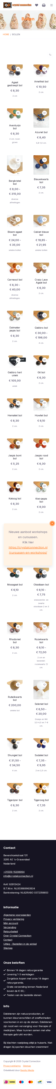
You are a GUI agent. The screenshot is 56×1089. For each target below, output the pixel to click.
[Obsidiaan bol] (41, 574)
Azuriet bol (41, 132)
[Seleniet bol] (41, 689)
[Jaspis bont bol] (15, 444)
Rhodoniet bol (15, 641)
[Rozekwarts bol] (41, 628)
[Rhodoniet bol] (15, 628)
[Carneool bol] (15, 269)
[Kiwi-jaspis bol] (41, 488)
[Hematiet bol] (15, 404)
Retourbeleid (10, 931)
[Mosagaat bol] (15, 574)
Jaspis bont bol (14, 457)
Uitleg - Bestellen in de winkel (20, 943)
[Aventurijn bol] (15, 114)
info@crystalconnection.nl (18, 876)
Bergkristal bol (15, 182)
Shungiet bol (15, 755)
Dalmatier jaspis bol (14, 329)
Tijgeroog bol (41, 800)
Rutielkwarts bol (15, 698)
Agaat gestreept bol (14, 84)
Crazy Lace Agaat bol (41, 281)
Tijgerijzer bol (14, 800)
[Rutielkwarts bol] (15, 686)
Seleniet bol (41, 703)
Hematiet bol (15, 415)
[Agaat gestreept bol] (15, 71)
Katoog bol (15, 498)
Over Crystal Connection (17, 935)
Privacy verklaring (13, 919)
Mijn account (10, 923)
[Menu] (51, 5)
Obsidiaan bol (41, 584)
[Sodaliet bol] (41, 744)
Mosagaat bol (15, 584)
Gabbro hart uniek (15, 374)
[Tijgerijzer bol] (15, 789)
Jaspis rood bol (41, 457)
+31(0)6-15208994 (14, 871)
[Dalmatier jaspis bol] (15, 317)
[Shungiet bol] (15, 744)
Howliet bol (41, 415)
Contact (7, 939)
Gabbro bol (41, 327)
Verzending (9, 927)
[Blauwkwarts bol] (41, 165)
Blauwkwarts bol (41, 181)
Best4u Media (27, 1070)
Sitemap (8, 948)
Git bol (41, 372)
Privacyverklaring (12, 1066)
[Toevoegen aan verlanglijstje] (18, 69)
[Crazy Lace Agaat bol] (41, 269)
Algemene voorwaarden (17, 914)
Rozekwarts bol (41, 641)
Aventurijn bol (15, 127)
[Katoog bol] (15, 488)
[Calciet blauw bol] (41, 221)
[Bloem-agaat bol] (15, 221)
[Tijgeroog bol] (41, 789)
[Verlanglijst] (36, 5)
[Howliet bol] (41, 404)
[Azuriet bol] (41, 118)
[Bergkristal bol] (15, 165)
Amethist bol (41, 81)
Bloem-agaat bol (15, 233)
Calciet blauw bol (41, 233)
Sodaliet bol (41, 755)
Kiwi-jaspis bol (41, 500)
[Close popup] (52, 523)
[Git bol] (41, 361)
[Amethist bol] (41, 70)
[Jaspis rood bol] (41, 444)
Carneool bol (14, 279)
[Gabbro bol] (41, 317)
